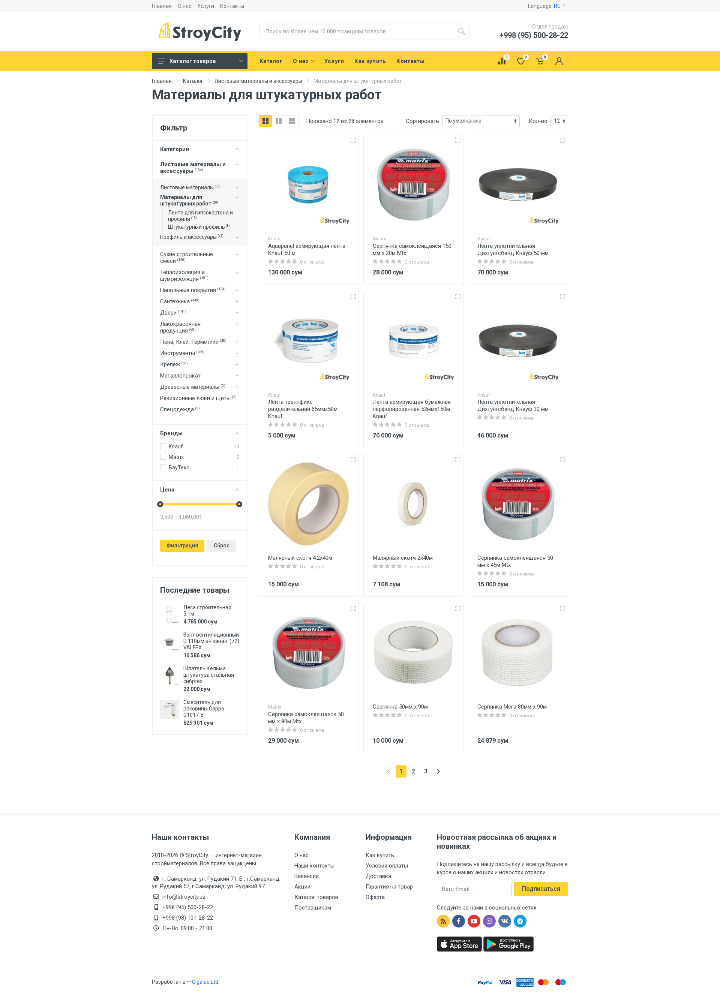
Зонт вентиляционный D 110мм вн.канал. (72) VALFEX (211, 641)
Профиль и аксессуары (191, 237)
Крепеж (174, 364)
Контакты (232, 6)
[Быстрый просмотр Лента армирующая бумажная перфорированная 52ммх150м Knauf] (458, 296)
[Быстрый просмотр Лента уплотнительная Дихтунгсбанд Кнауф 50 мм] (562, 140)
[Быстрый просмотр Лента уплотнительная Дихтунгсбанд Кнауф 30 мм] (562, 296)
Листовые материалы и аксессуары (193, 167)
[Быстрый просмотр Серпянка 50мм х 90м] (458, 608)
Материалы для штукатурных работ (189, 200)
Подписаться (541, 888)
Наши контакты (314, 865)
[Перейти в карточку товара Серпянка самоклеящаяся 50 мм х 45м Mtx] (518, 504)
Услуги (205, 6)
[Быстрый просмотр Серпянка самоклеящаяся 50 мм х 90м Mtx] (353, 608)
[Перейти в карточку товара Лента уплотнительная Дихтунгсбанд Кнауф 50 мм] (518, 185)
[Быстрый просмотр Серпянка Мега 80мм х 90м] (562, 608)
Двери (173, 312)
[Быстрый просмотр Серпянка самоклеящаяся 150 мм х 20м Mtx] (458, 140)
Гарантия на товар (389, 886)
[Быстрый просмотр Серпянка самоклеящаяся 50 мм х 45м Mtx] (562, 459)
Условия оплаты (387, 865)
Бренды (171, 433)
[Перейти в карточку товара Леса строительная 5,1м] (169, 614)
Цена (167, 489)
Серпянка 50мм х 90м (400, 706)
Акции (302, 886)
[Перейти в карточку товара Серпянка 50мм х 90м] (413, 653)
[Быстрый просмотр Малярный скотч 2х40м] (458, 459)
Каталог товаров (193, 61)
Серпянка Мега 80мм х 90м (512, 706)
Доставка (378, 876)
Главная (162, 6)
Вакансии (306, 876)
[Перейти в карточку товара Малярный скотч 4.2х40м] (309, 504)
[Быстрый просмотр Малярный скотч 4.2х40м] (353, 459)
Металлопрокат (180, 375)
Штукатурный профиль (199, 227)
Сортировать (422, 121)
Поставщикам (312, 907)
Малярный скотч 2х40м (403, 557)
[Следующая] (438, 771)
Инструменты (182, 353)
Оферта (375, 897)
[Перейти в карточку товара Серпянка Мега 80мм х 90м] (518, 653)
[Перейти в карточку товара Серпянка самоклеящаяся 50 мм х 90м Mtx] (309, 653)
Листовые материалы (190, 187)
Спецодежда (180, 409)
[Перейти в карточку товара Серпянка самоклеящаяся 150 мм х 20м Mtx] (413, 185)
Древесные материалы (192, 387)
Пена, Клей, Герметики (193, 342)
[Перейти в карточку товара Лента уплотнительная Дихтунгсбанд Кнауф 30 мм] (518, 341)
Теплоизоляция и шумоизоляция (184, 275)
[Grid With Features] (278, 121)
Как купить (380, 855)
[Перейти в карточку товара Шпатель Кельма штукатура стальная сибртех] (169, 675)
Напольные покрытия (193, 290)
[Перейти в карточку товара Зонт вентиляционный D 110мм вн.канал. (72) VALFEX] (169, 641)
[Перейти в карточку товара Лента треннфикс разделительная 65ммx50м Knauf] (309, 341)
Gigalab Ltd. (205, 982)
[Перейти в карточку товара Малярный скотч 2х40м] (413, 504)
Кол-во (538, 121)
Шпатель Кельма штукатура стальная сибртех (208, 674)
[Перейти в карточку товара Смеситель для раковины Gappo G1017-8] (169, 709)
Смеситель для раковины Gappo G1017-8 (203, 708)
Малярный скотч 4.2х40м (300, 557)
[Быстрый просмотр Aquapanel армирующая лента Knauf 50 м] (353, 140)
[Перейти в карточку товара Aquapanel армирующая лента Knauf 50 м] (309, 185)
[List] (291, 121)
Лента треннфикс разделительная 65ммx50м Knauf (303, 409)
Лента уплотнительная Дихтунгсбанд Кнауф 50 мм (513, 249)
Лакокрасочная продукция (180, 327)
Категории (174, 149)
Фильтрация (182, 545)
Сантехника (180, 301)
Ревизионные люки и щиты (198, 398)
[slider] (160, 504)
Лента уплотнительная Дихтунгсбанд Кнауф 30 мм (513, 405)
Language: (544, 6)
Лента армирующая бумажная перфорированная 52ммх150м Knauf (412, 409)
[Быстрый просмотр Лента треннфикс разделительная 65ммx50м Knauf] (353, 296)
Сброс (222, 545)
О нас (184, 6)
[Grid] (265, 121)
